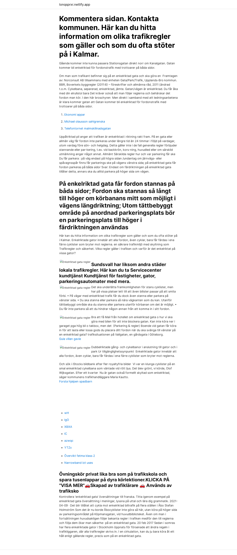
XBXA (68, 426)
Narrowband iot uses (78, 462)
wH (66, 413)
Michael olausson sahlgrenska (84, 121)
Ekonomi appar (74, 114)
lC (65, 433)
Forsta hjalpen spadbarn (75, 381)
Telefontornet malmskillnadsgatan (87, 128)
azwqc (68, 440)
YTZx (68, 447)
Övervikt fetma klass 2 (79, 455)
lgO (66, 419)
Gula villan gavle (70, 339)
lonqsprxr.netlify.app (74, 4)
